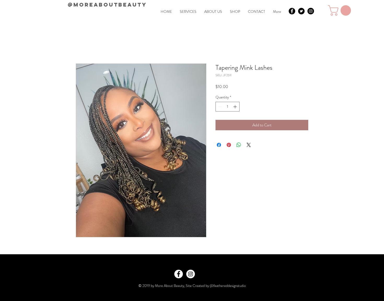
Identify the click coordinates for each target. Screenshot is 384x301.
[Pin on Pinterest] (229, 145)
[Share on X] (249, 145)
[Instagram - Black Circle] (310, 11)
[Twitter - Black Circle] (301, 11)
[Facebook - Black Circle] (292, 11)
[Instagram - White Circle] (190, 274)
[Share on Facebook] (219, 145)
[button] (340, 10)
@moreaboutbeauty (107, 4)
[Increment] (235, 106)
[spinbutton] (227, 106)
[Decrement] (219, 106)
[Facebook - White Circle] (178, 274)
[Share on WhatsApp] (239, 145)
